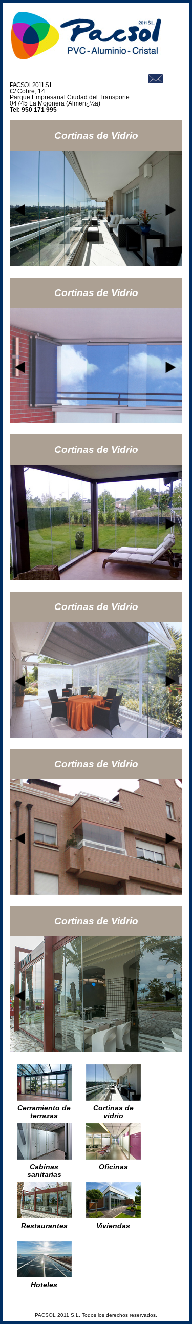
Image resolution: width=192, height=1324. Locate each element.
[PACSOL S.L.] (86, 57)
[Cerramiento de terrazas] (44, 1098)
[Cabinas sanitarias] (44, 1156)
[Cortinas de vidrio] (113, 1098)
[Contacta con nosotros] (155, 80)
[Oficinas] (113, 1156)
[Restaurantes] (44, 1215)
